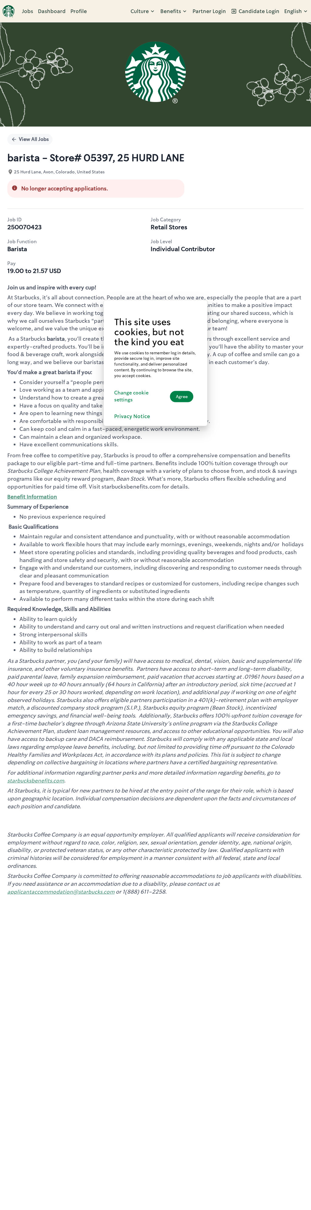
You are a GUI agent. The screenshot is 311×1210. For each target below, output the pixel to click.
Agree (182, 396)
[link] (8, 11)
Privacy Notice (132, 416)
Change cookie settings (131, 396)
